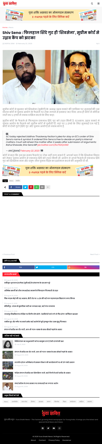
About (33, 440)
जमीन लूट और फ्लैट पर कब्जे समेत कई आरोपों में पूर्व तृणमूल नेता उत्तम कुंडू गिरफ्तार (35, 322)
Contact (42, 440)
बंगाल (49, 402)
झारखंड (41, 402)
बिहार (64, 402)
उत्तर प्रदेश (24, 402)
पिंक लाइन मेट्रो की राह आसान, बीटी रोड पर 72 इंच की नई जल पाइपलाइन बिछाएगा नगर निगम (39, 298)
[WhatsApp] (36, 187)
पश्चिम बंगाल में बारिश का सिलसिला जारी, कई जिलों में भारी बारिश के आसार (43, 373)
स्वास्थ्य (89, 402)
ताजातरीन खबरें (10, 274)
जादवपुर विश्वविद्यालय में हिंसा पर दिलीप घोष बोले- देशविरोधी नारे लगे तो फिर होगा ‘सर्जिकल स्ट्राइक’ (41, 314)
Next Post (94, 254)
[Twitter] (25, 187)
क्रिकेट (33, 402)
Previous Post (9, 254)
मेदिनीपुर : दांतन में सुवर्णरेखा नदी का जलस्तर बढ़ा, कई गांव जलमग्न (29, 306)
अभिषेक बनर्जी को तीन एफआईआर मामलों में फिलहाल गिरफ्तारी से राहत (31, 291)
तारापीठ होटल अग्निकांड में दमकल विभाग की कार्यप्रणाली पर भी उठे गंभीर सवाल (45, 362)
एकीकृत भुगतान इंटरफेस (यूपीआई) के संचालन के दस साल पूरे (27, 283)
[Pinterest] (30, 187)
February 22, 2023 (30, 150)
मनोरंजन (73, 402)
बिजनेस (56, 402)
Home (4, 27)
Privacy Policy (54, 440)
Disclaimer (66, 440)
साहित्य (81, 402)
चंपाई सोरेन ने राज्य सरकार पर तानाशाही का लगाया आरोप (36, 383)
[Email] (42, 187)
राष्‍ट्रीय (18, 181)
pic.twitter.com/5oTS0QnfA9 (53, 144)
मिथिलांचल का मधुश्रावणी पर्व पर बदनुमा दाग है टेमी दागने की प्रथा (39, 341)
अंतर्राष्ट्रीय (15, 402)
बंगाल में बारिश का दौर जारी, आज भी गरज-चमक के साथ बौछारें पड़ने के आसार (33, 330)
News (11, 27)
